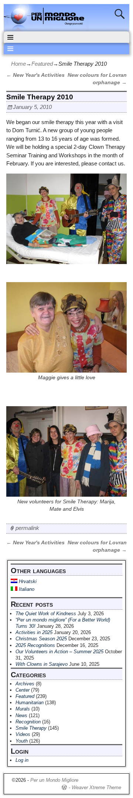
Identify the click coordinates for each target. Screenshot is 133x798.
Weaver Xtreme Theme (96, 787)
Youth (22, 741)
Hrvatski (27, 581)
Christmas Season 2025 (41, 638)
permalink (27, 528)
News (21, 715)
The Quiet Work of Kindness (46, 613)
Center (23, 690)
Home (18, 64)
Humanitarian (30, 702)
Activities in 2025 (34, 632)
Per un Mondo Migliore (54, 780)
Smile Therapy (31, 728)
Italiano (25, 589)
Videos (23, 734)
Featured (42, 64)
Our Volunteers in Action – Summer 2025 (59, 651)
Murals (23, 709)
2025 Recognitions (35, 645)
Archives (25, 683)
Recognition (28, 722)
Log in (22, 760)
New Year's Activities (35, 75)
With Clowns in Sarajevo (42, 664)
